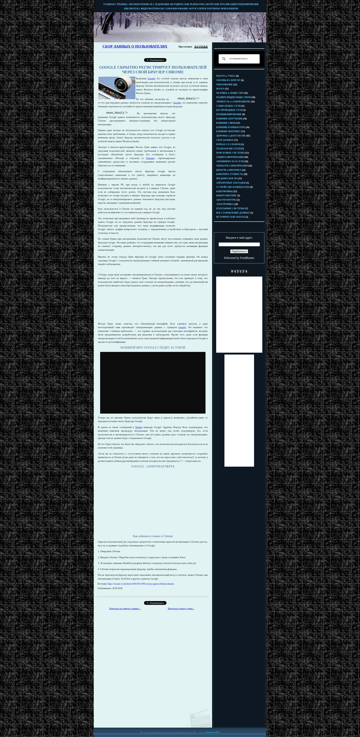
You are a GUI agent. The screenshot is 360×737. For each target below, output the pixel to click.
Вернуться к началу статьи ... (181, 608)
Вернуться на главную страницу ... (125, 608)
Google (151, 78)
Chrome (150, 158)
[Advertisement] (191, 167)
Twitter (138, 427)
